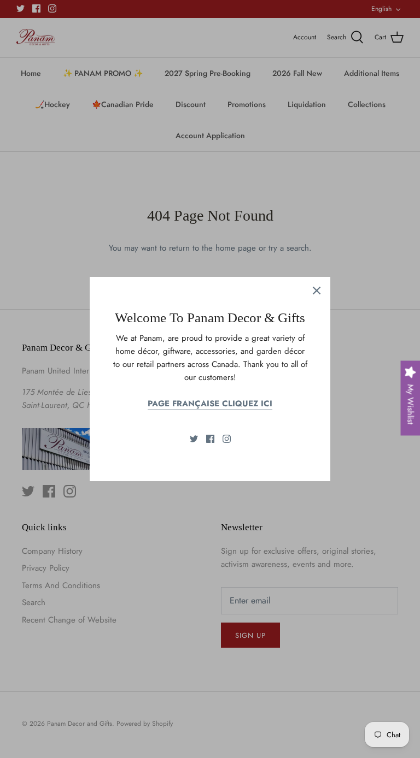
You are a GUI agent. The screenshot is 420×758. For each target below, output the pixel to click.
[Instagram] (227, 439)
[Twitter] (194, 439)
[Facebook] (210, 439)
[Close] (317, 291)
